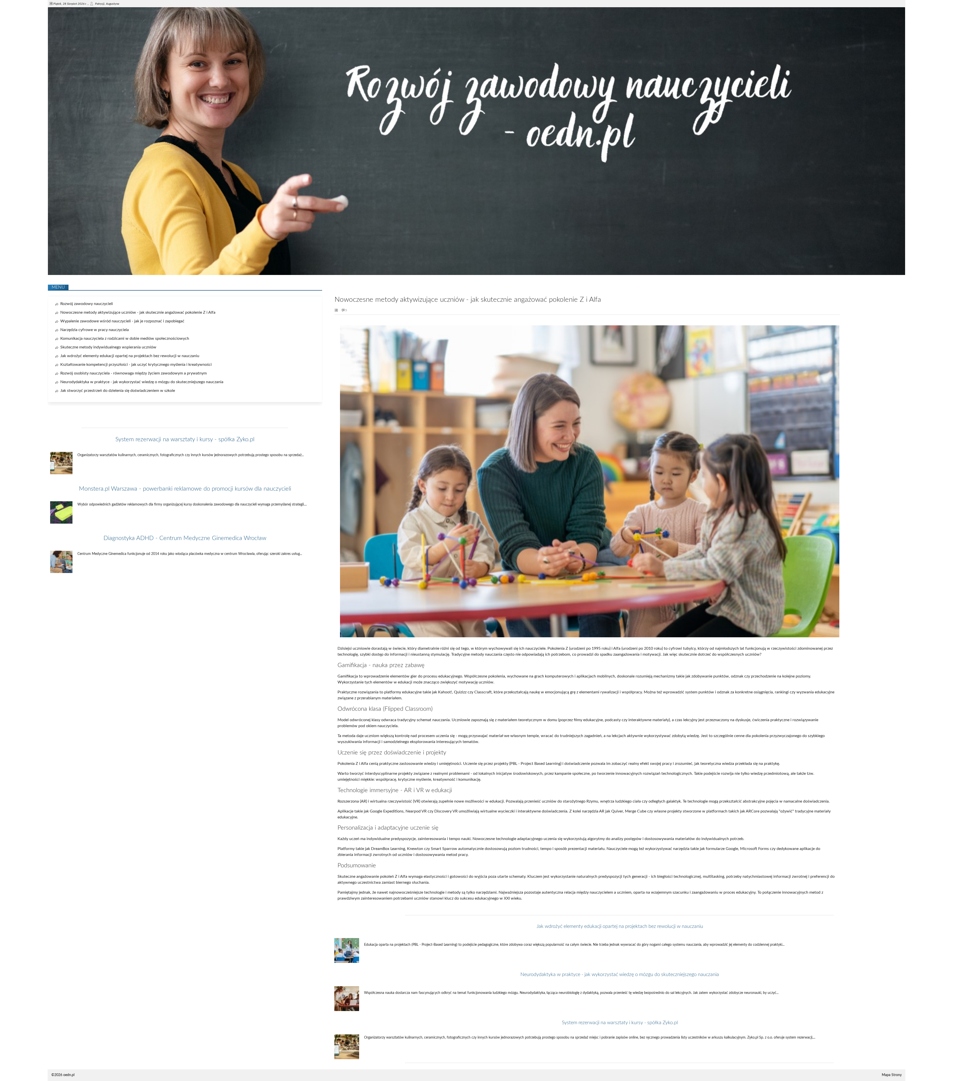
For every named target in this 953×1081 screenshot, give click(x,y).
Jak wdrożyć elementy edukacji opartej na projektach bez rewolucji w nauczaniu (620, 926)
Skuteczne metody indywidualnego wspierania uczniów (108, 347)
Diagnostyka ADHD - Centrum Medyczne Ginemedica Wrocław (184, 538)
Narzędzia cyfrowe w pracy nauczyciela (94, 330)
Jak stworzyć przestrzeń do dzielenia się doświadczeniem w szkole (117, 391)
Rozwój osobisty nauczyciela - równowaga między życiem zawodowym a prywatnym (133, 373)
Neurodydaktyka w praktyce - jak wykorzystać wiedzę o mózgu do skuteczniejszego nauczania (619, 974)
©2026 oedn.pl (62, 1075)
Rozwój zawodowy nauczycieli (86, 304)
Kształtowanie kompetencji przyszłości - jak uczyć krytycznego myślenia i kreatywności (136, 365)
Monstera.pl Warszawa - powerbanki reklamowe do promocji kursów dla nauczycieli (185, 489)
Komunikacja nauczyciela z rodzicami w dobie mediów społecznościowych (124, 338)
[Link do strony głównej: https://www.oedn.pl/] (476, 274)
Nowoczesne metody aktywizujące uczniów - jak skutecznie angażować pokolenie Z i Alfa (137, 312)
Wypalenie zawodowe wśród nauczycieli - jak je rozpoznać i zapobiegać (122, 321)
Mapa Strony (892, 1075)
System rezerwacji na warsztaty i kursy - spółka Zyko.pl (620, 1022)
